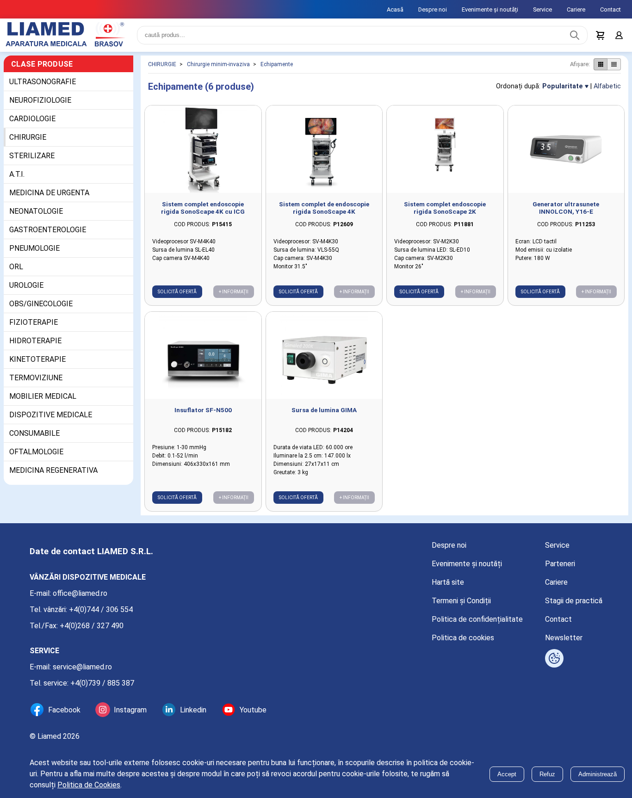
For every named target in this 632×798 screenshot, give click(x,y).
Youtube (253, 709)
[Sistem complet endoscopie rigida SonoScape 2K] (445, 149)
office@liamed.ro (80, 593)
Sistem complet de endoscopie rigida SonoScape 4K (324, 207)
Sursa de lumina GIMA (324, 410)
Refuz (547, 774)
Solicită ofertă (177, 291)
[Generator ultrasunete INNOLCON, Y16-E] (566, 149)
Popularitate (562, 86)
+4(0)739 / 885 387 (102, 683)
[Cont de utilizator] (619, 35)
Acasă (395, 9)
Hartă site (448, 582)
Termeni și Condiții (461, 600)
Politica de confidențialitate (477, 619)
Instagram (130, 709)
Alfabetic (607, 86)
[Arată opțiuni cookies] (554, 658)
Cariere (576, 9)
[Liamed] (65, 35)
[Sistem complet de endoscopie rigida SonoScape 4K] (324, 149)
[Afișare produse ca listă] (614, 64)
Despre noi (432, 9)
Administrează (597, 774)
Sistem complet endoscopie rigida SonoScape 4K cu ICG (203, 207)
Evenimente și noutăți (490, 9)
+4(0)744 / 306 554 (101, 609)
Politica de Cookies (88, 784)
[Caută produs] (574, 35)
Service (542, 9)
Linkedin (193, 709)
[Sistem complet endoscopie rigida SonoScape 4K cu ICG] (203, 149)
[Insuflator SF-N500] (203, 355)
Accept (506, 774)
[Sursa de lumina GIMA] (324, 355)
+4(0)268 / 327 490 (92, 625)
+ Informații (233, 291)
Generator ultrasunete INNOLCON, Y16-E (566, 207)
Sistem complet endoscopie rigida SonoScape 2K (445, 207)
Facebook (64, 709)
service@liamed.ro (82, 666)
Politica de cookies (463, 637)
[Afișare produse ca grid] (600, 64)
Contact (610, 9)
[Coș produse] (600, 35)
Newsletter (563, 637)
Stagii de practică (573, 600)
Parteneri (560, 563)
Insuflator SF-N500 (203, 410)
